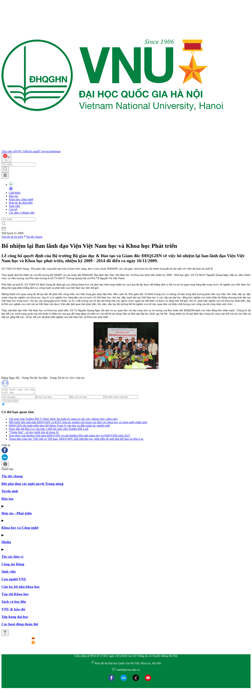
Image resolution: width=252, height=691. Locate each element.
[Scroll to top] (5, 633)
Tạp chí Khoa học (15, 594)
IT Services (44, 151)
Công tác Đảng (12, 564)
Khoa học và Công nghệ (19, 528)
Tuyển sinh (9, 491)
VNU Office (22, 151)
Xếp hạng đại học (14, 617)
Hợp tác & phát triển (21, 202)
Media (6, 542)
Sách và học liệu (13, 602)
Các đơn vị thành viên (21, 212)
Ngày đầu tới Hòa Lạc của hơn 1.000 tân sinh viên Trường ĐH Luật (48, 428)
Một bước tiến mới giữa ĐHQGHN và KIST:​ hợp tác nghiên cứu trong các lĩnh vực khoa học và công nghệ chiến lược (78, 422)
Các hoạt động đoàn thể (19, 624)
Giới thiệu (14, 192)
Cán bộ (13, 209)
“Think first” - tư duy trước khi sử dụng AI (34, 432)
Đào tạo (13, 196)
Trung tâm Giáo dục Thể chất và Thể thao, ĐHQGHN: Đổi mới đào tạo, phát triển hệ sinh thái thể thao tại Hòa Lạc (76, 438)
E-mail (34, 151)
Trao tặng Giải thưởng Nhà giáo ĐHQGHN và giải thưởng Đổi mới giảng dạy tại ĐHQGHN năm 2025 (69, 435)
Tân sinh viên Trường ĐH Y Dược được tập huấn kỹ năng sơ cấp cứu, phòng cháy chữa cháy (63, 419)
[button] (126, 450)
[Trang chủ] (112, 148)
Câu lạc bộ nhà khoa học (20, 587)
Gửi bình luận (10, 400)
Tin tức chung (34, 236)
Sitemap (56, 151)
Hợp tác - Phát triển (16, 513)
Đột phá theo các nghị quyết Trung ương (32, 484)
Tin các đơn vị (12, 557)
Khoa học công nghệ (21, 199)
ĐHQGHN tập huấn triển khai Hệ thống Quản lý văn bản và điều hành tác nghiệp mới (59, 425)
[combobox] (6, 158)
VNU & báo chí (13, 609)
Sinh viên (14, 206)
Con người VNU (13, 579)
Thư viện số (8, 151)
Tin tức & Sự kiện (12, 236)
